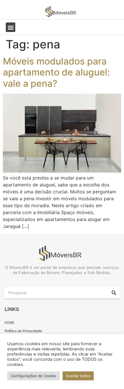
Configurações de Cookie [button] (33, 375)
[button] (10, 27)
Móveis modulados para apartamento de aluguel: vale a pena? (56, 72)
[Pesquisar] (114, 293)
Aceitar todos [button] (78, 375)
